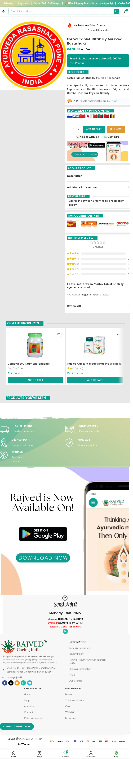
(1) (81, 368)
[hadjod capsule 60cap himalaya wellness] (95, 345)
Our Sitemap (75, 680)
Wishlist (69, 712)
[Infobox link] (98, 429)
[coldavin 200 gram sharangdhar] (35, 345)
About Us (29, 706)
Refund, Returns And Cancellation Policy (87, 661)
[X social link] (11, 683)
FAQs (72, 674)
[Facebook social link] (4, 683)
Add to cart (94, 129)
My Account (71, 718)
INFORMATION (78, 641)
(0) (22, 368)
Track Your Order (74, 700)
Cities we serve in (33, 718)
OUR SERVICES (32, 688)
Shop (27, 700)
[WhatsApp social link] (65, 631)
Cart (67, 706)
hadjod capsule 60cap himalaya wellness (94, 363)
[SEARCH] (116, 11)
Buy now (116, 129)
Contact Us (30, 712)
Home (27, 694)
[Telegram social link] (29, 683)
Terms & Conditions (79, 647)
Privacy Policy (76, 653)
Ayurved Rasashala (98, 29)
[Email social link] (17, 683)
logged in (86, 294)
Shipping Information (80, 668)
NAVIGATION (73, 688)
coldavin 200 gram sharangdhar (29, 363)
